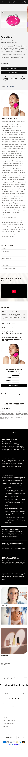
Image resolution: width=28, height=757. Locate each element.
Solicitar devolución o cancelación (10, 723)
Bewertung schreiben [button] (14, 385)
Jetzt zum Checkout (14, 72)
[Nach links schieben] (11, 34)
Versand (21, 749)
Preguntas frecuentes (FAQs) (9, 720)
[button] (2, 2)
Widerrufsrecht (16, 749)
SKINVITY (10, 747)
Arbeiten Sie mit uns (7, 711)
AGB (25, 749)
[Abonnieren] (23, 693)
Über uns (4, 703)
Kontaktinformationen (7, 749)
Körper (3, 626)
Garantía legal (5, 726)
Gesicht (3, 605)
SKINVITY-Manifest (7, 709)
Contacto (5, 717)
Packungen (4, 655)
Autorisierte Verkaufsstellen (8, 706)
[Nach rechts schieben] (16, 34)
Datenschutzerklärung (18, 747)
